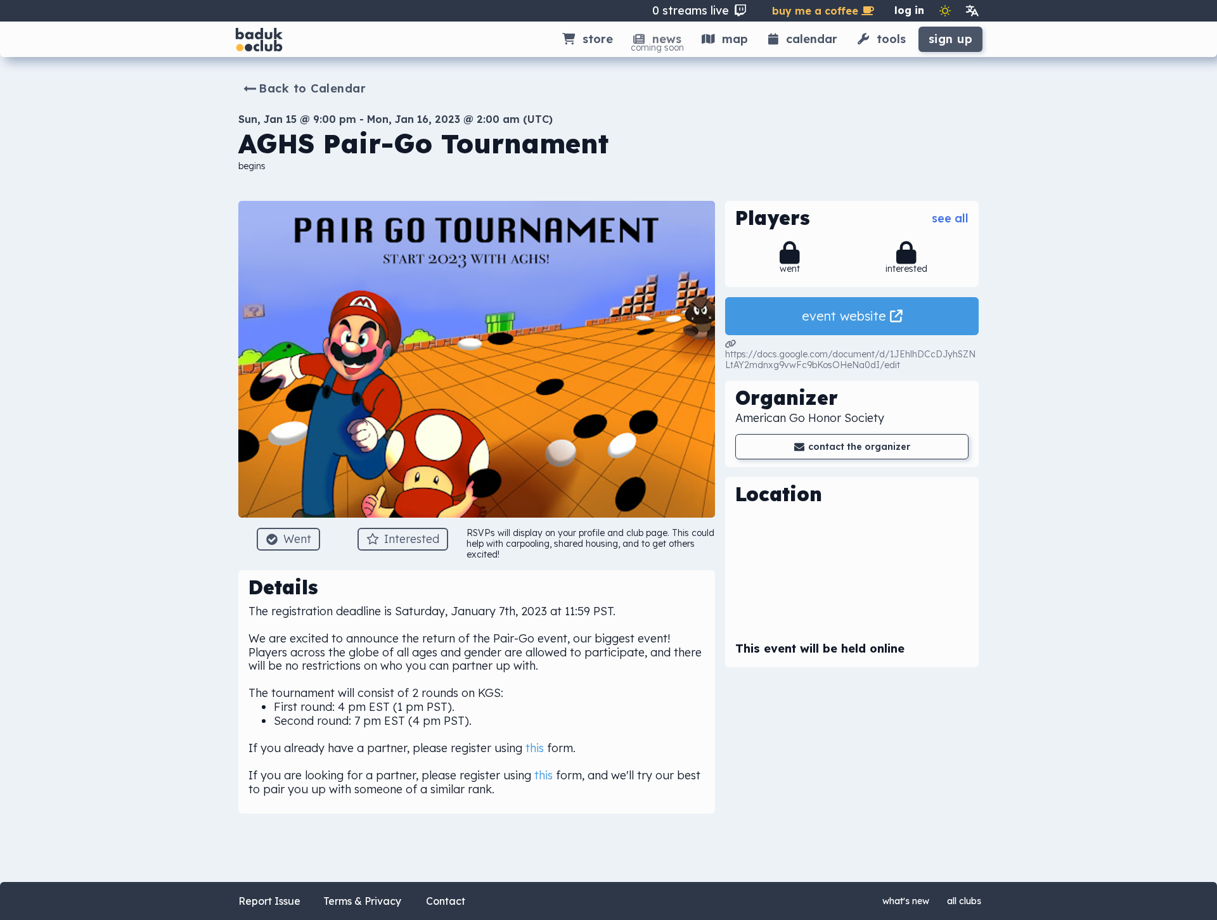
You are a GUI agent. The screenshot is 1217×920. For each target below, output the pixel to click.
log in (909, 10)
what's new (905, 901)
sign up (951, 39)
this (534, 748)
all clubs (964, 901)
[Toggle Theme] (945, 11)
